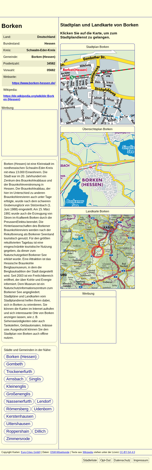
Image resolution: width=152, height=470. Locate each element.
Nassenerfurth (19, 401)
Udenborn (43, 409)
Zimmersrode (18, 438)
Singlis (35, 379)
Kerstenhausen (19, 416)
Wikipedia (88, 452)
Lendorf (44, 401)
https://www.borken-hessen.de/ (33, 83)
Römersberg (17, 409)
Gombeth (14, 364)
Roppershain (17, 431)
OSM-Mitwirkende (59, 452)
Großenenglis (18, 394)
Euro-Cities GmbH (30, 452)
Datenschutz (122, 460)
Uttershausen (18, 423)
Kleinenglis (16, 386)
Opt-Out (105, 460)
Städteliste (90, 460)
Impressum (141, 460)
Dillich (40, 431)
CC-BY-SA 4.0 (127, 452)
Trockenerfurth (19, 371)
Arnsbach (14, 379)
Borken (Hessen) (21, 356)
